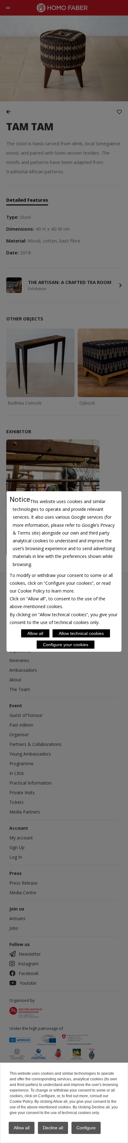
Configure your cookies (65, 644)
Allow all (35, 633)
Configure (86, 1127)
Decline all (53, 1127)
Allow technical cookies (81, 633)
